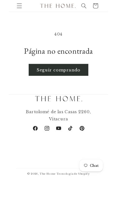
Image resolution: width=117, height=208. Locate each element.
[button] (19, 6)
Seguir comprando (58, 69)
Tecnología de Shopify (73, 174)
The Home (48, 174)
